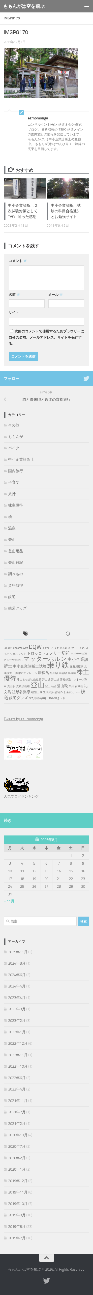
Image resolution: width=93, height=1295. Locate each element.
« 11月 (9, 901)
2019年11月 (18, 1192)
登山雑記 (15, 562)
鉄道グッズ (17, 608)
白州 (71, 686)
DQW (35, 646)
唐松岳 (43, 673)
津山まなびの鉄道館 (29, 679)
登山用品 (15, 551)
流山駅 (11, 686)
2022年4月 (17, 1089)
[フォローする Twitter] (86, 378)
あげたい (47, 648)
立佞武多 (48, 692)
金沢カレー (73, 692)
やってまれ (78, 648)
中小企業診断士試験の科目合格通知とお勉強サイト (66, 211)
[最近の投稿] (68, 634)
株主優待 (15, 505)
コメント (18, 261)
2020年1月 (17, 1169)
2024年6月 (17, 975)
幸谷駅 (63, 673)
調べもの (15, 574)
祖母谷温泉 (21, 692)
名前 (14, 295)
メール (55, 295)
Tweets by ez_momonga (23, 719)
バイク (13, 448)
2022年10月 (18, 1066)
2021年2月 (17, 1123)
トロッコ (34, 653)
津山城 (46, 679)
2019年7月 (17, 1238)
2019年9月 (17, 1215)
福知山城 (36, 692)
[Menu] (87, 6)
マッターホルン (45, 658)
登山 (12, 539)
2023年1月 (17, 1032)
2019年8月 (17, 1226)
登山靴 (62, 686)
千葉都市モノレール (25, 673)
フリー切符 (59, 653)
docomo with (20, 648)
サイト (14, 312)
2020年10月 (18, 1135)
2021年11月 (18, 1100)
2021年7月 (17, 1112)
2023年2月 (17, 1020)
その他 (13, 425)
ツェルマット (18, 653)
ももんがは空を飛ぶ (24, 6)
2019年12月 (18, 1181)
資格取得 (15, 585)
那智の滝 (60, 692)
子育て (13, 482)
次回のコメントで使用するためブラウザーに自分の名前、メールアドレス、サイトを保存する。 (46, 337)
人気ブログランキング (21, 796)
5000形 (8, 648)
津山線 (55, 679)
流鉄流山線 (23, 686)
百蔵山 (79, 686)
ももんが (15, 436)
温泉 (12, 528)
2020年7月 (17, 1146)
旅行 (12, 494)
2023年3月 (17, 1009)
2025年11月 (18, 952)
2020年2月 (17, 1158)
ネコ (45, 653)
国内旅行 (15, 471)
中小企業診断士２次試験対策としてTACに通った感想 (23, 211)
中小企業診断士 (21, 459)
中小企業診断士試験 (29, 666)
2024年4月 (17, 986)
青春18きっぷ (56, 698)
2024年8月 (17, 963)
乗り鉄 (58, 665)
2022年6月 (17, 1078)
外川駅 (54, 673)
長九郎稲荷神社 (38, 698)
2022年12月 (18, 1043)
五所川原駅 (76, 666)
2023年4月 (17, 997)
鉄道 (12, 597)
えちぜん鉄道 (62, 648)
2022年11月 (18, 1055)
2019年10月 (18, 1203)
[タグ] (25, 634)
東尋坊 (72, 673)
